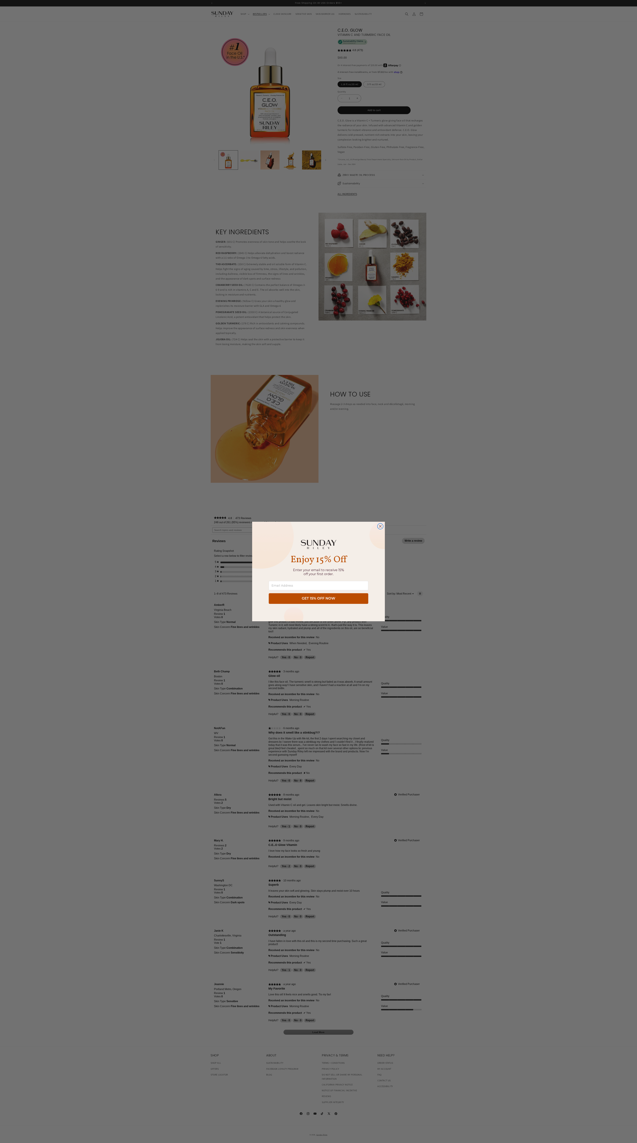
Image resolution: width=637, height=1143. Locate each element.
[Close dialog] (380, 526)
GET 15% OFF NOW (318, 598)
